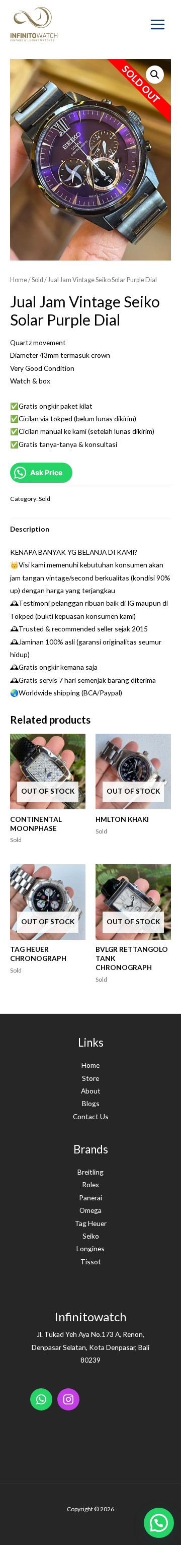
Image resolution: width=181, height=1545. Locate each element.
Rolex (90, 1184)
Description (29, 529)
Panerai (90, 1197)
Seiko (90, 1236)
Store (90, 1078)
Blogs (91, 1103)
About (91, 1090)
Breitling (90, 1172)
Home (18, 280)
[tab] (90, 529)
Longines (90, 1248)
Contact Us (91, 1116)
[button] (159, 1523)
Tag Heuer (91, 1223)
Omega (90, 1210)
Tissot (90, 1261)
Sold (37, 280)
